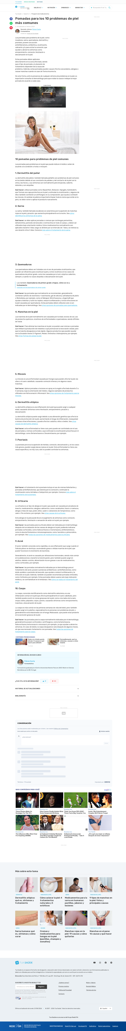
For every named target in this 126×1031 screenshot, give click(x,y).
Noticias (40, 2)
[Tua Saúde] (22, 7)
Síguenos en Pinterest (111, 963)
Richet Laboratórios (104, 1026)
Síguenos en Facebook (106, 963)
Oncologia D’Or (82, 1026)
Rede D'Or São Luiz (70, 1026)
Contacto (61, 994)
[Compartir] (11, 18)
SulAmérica (92, 1026)
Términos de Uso (91, 990)
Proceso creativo (64, 986)
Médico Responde (29, 2)
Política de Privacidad (65, 990)
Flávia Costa (29, 661)
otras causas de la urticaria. (55, 513)
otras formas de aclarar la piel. (30, 336)
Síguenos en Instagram (100, 963)
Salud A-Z (26, 14)
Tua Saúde (18, 2)
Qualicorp (115, 1026)
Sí (45, 681)
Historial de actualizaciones (27, 688)
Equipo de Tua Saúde (32, 33)
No (55, 681)
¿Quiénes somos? (64, 983)
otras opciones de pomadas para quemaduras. (60, 305)
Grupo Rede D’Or (73, 1017)
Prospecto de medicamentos (40, 14)
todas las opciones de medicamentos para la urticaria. (49, 535)
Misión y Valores (91, 983)
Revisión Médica (91, 986)
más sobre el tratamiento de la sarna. (56, 230)
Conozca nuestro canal (94, 963)
